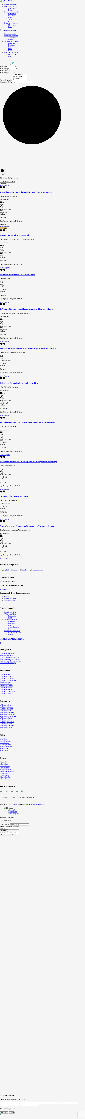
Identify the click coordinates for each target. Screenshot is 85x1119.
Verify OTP (4, 1112)
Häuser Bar (3, 762)
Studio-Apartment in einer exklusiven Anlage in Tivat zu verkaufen (28, 348)
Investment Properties (11, 23)
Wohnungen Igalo (6, 718)
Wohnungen (12, 616)
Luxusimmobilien (10, 598)
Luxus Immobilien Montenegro (10, 657)
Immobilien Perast (6, 687)
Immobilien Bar (5, 674)
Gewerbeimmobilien (11, 619)
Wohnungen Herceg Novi (8, 716)
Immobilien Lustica (6, 686)
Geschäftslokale (13, 627)
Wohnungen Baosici (6, 709)
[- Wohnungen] (19, 78)
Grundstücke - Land (14, 633)
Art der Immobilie (6, 80)
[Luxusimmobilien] (19, 75)
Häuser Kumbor (5, 777)
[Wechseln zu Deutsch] (14, 570)
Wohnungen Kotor (6, 720)
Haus (10, 618)
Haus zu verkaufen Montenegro (10, 661)
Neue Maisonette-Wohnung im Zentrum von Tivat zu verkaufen (27, 526)
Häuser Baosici (5, 766)
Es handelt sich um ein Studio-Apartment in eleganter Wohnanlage (28, 462)
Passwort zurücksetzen (8, 835)
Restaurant (11, 15)
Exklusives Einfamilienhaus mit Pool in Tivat (19, 383)
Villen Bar (3, 739)
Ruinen (10, 634)
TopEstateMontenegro (12, 638)
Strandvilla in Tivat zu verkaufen (14, 496)
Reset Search (4, 589)
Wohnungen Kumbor (7, 722)
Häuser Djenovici (6, 769)
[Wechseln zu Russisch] (24, 570)
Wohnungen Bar (5, 705)
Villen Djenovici (5, 745)
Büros (10, 629)
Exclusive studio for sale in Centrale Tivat (17, 275)
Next (6, 558)
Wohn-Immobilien (10, 614)
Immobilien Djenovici (7, 678)
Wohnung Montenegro (7, 655)
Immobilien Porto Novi (7, 691)
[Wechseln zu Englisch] (5, 570)
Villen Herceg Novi (6, 746)
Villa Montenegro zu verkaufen (10, 659)
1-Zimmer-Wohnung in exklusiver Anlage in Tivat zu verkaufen (27, 309)
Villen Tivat (4, 750)
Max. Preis (3, 69)
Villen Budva (4, 743)
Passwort (3, 826)
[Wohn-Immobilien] (19, 76)
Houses (10, 10)
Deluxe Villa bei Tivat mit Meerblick (15, 235)
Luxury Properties (10, 4)
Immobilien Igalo (5, 682)
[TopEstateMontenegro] (8, 1)
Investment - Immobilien (12, 631)
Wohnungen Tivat (6, 727)
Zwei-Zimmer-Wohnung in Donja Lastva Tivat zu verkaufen (26, 192)
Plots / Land (12, 25)
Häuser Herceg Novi (7, 771)
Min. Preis (3, 67)
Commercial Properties (11, 12)
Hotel (10, 17)
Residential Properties (11, 6)
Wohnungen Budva (6, 707)
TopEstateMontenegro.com (36, 804)
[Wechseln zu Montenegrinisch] (36, 570)
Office (10, 21)
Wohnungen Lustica (6, 724)
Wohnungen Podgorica (7, 725)
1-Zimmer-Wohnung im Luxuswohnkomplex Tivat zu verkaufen (27, 422)
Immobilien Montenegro (8, 653)
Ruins (10, 27)
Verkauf (6, 596)
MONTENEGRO (10, 600)
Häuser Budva (4, 764)
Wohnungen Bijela (6, 710)
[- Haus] (19, 80)
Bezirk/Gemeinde (6, 65)
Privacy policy (12, 804)
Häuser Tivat (4, 779)
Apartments (12, 8)
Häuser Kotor (4, 775)
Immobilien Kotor (6, 684)
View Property (5, 185)
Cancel (12, 1112)
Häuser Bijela (4, 768)
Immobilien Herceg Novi (8, 680)
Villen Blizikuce (5, 741)
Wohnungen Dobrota (7, 712)
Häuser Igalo (4, 773)
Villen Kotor (4, 748)
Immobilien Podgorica (7, 689)
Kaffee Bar (12, 621)
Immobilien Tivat (5, 693)
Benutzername (4, 824)
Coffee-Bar (12, 14)
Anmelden (4, 830)
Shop (10, 19)
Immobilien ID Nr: (6, 82)
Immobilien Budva (6, 676)
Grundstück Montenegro (8, 663)
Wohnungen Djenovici (7, 714)
